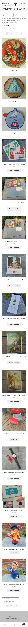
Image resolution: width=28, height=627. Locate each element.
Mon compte (4, 624)
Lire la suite (14, 439)
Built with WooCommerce (11, 618)
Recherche (14, 624)
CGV (3, 618)
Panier (21, 623)
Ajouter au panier (14, 170)
